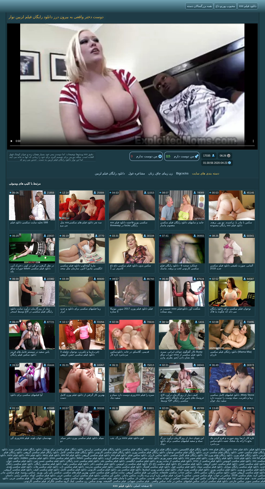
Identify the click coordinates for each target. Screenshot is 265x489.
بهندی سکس (95, 481)
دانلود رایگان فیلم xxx (220, 449)
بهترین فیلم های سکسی (75, 472)
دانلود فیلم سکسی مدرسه (99, 466)
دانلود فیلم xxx (247, 6)
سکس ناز (141, 478)
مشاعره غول (136, 173)
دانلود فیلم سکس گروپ (118, 458)
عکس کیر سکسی (110, 475)
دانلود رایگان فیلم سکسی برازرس (103, 449)
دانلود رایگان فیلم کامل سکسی (186, 455)
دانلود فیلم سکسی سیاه (210, 466)
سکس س (153, 472)
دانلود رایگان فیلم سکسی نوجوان (184, 452)
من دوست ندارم (147, 156)
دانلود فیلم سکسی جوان (19, 460)
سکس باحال (200, 472)
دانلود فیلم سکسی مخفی (128, 466)
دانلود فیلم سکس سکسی (145, 458)
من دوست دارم (184, 156)
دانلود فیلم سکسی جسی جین (49, 460)
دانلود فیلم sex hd (70, 455)
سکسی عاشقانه (168, 472)
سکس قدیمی (154, 478)
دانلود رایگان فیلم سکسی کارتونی (113, 452)
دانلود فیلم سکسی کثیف (46, 469)
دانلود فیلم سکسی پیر (129, 469)
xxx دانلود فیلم (257, 449)
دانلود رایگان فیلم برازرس (164, 449)
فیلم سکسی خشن (99, 472)
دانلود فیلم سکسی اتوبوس (237, 460)
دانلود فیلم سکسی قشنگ (156, 466)
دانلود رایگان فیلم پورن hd (218, 455)
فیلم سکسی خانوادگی (219, 478)
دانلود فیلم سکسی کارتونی (102, 469)
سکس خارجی (236, 481)
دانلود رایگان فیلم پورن (246, 455)
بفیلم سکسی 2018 (242, 475)
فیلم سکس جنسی (202, 475)
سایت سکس (118, 472)
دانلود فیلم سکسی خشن (252, 463)
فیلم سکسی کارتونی (35, 481)
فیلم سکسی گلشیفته (114, 481)
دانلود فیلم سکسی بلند (113, 460)
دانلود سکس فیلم (137, 455)
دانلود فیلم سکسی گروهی (18, 469)
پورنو (40, 472)
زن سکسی (81, 481)
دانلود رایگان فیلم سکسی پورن (148, 452)
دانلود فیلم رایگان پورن (221, 458)
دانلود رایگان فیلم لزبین (110, 173)
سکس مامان (129, 475)
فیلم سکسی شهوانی (138, 481)
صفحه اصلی (141, 486)
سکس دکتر (37, 478)
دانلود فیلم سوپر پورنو (172, 458)
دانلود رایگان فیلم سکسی (135, 449)
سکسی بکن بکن (53, 472)
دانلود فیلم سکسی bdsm (90, 458)
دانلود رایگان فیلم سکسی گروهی (41, 452)
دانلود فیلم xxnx (15, 455)
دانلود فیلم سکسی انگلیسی (140, 460)
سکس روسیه (28, 472)
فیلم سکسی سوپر (73, 478)
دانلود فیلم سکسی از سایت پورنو (174, 460)
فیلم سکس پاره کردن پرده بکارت (155, 475)
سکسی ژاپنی (21, 475)
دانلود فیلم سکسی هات (46, 466)
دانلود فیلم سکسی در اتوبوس (132, 463)
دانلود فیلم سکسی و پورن (251, 469)
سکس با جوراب (182, 475)
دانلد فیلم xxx (241, 449)
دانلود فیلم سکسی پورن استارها (159, 469)
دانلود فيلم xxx (119, 455)
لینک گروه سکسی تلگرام (60, 481)
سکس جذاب (185, 472)
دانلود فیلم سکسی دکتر (102, 463)
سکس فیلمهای (191, 481)
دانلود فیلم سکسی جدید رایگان (83, 460)
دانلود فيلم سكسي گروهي (96, 455)
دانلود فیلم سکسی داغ (190, 463)
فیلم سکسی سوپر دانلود (98, 478)
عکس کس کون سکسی (193, 478)
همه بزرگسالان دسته (199, 6)
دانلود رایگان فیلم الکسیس (194, 449)
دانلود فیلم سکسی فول (183, 466)
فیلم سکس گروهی (136, 472)
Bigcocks (182, 173)
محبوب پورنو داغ (225, 6)
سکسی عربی (64, 475)
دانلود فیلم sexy (51, 455)
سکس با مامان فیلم (123, 478)
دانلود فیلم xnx (33, 455)
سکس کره (259, 475)
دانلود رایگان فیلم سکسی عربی (220, 452)
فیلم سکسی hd (241, 478)
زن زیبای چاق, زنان (160, 173)
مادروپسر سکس (53, 478)
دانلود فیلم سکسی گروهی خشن (248, 472)
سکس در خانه (174, 481)
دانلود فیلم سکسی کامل (73, 469)
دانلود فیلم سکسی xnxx (62, 458)
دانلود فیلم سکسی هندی (19, 466)
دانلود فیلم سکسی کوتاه (43, 475)
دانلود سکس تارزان (158, 455)
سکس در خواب (222, 475)
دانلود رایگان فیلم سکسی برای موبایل (63, 449)
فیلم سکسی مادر (10, 472)
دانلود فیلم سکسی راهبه (76, 463)
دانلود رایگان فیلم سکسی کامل (76, 452)
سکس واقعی (158, 481)
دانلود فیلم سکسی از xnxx (207, 460)
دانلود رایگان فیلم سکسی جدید (25, 449)
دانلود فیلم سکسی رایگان (47, 463)
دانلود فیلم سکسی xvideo (34, 458)
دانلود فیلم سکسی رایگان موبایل (241, 466)
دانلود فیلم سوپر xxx (196, 458)
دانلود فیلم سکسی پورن (223, 469)
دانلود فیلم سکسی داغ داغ (163, 463)
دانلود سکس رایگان (219, 472)
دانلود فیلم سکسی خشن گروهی (220, 463)
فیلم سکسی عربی (19, 478)
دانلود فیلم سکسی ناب (72, 466)
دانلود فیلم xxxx (242, 458)
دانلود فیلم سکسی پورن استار (193, 469)
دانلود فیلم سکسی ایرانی (86, 475)
